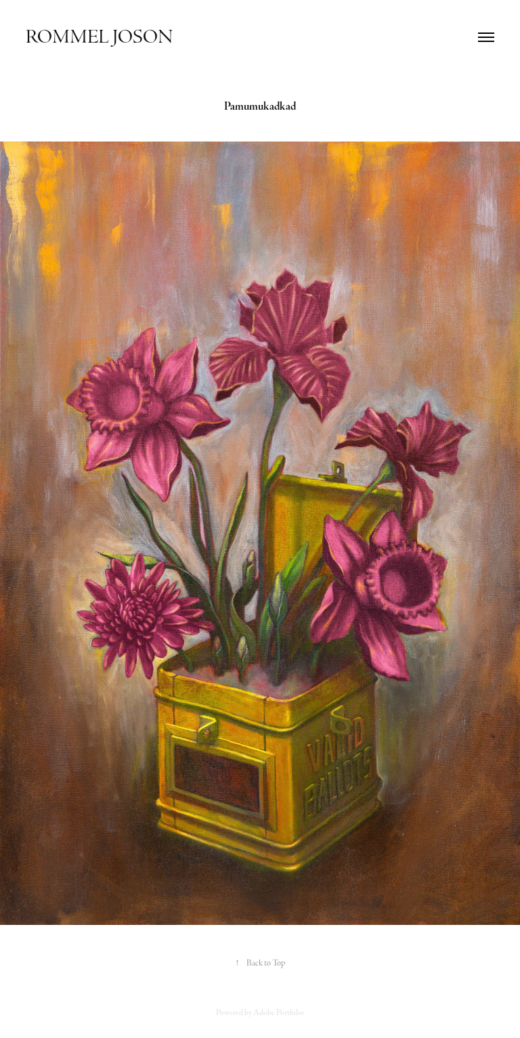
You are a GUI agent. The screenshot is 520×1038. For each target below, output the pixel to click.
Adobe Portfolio (278, 1013)
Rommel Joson (99, 37)
